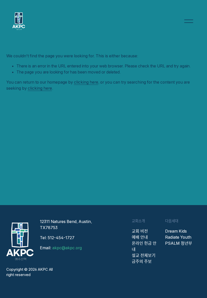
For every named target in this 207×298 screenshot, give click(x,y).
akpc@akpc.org (67, 247)
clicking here (86, 82)
